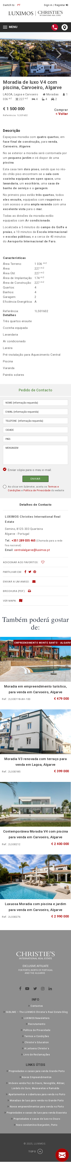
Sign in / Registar (55, 5)
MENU (11, 27)
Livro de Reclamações (36, 1054)
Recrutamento (36, 1024)
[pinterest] (34, 572)
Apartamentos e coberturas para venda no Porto (36, 1094)
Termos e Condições (36, 1036)
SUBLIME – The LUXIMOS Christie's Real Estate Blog (37, 1012)
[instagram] (43, 988)
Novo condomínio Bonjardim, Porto (36, 1125)
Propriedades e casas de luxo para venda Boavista (37, 1112)
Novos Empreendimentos (37, 1077)
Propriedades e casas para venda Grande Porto (36, 1071)
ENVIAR (35, 478)
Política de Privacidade (37, 490)
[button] (18, 54)
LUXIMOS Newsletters (37, 1018)
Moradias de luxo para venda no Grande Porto (37, 1100)
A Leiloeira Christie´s (36, 1048)
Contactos (37, 1006)
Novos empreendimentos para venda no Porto (37, 1106)
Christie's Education (37, 1042)
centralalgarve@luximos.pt (32, 550)
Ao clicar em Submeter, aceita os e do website (36, 488)
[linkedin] (50, 988)
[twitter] (30, 572)
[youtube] (27, 988)
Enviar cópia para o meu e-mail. (30, 470)
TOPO (32, 1151)
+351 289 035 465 (23, 540)
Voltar (63, 114)
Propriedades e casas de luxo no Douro (37, 1118)
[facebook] (25, 572)
